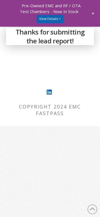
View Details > (50, 18)
